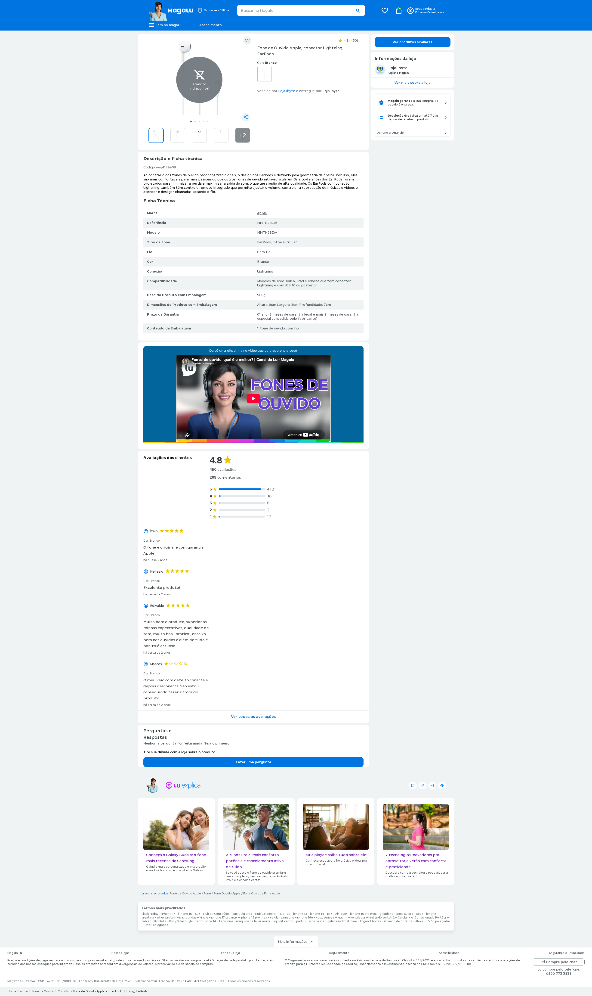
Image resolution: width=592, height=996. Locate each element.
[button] (358, 10)
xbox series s (325, 917)
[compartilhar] (245, 117)
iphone (431, 913)
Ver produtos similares (412, 42)
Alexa (419, 921)
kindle (204, 917)
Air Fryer (341, 913)
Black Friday (150, 913)
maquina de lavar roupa (253, 921)
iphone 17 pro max (224, 917)
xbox (419, 913)
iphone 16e (305, 917)
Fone (207, 893)
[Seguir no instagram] (432, 785)
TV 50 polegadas (438, 921)
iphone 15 (300, 913)
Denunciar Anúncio (390, 132)
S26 (197, 913)
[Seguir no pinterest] (442, 785)
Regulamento (339, 953)
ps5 (329, 913)
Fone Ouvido (252, 893)
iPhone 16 (185, 913)
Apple (262, 213)
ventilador (357, 917)
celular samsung (282, 917)
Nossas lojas (120, 953)
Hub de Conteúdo (216, 913)
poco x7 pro (404, 913)
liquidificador (283, 921)
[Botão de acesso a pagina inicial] (170, 10)
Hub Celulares (242, 913)
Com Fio (64, 991)
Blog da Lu (14, 953)
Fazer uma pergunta (253, 762)
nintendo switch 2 (381, 917)
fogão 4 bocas (370, 921)
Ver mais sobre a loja (413, 82)
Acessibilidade (449, 953)
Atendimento (210, 25)
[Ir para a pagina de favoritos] (385, 10)
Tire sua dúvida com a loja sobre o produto (179, 752)
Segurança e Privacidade (567, 953)
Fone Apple (272, 893)
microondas (188, 917)
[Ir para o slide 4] (203, 121)
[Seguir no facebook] (422, 785)
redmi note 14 (206, 921)
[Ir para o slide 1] (191, 121)
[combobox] (301, 10)
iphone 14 (317, 913)
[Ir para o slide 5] (207, 121)
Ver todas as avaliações (253, 716)
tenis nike (226, 921)
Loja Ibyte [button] (286, 91)
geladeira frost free (342, 921)
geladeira (386, 913)
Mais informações (292, 941)
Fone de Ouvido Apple (185, 893)
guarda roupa (314, 921)
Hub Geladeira (265, 913)
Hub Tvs (284, 913)
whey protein (166, 917)
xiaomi (342, 917)
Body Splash (177, 921)
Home (11, 991)
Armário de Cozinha (398, 921)
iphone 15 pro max (253, 917)
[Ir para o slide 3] (199, 121)
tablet (146, 921)
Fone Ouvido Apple (227, 893)
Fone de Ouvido (43, 991)
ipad (299, 921)
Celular (403, 917)
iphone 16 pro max (363, 913)
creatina (148, 917)
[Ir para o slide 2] (195, 121)
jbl (191, 921)
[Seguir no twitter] (413, 785)
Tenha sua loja (229, 953)
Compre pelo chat (561, 962)
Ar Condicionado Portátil (429, 917)
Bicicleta (160, 921)
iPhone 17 (168, 913)
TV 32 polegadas (156, 925)
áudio (24, 991)
